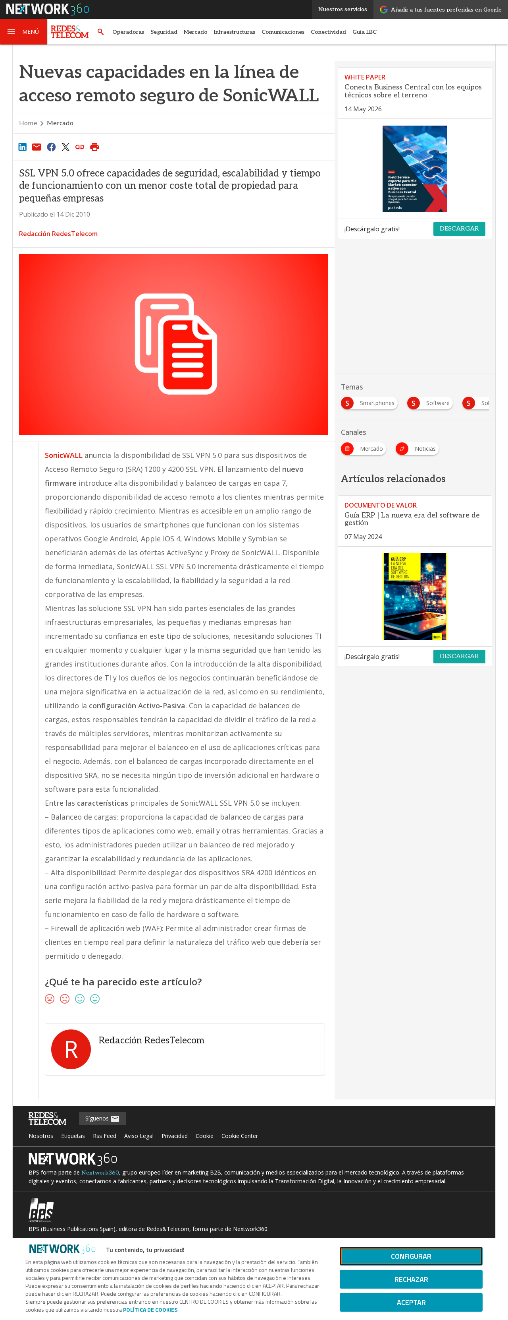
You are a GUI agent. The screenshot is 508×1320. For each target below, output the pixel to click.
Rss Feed (104, 1136)
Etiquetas (73, 1136)
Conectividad (328, 32)
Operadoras (128, 32)
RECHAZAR (411, 1279)
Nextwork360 (100, 1172)
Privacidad (175, 1136)
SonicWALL (65, 455)
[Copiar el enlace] (80, 147)
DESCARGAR (459, 229)
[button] (24, 32)
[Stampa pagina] (94, 147)
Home (28, 123)
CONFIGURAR (411, 1256)
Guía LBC (364, 32)
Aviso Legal (139, 1136)
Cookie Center (239, 1136)
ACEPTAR (411, 1302)
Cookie (205, 1136)
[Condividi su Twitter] (65, 147)
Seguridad (163, 32)
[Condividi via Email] (36, 147)
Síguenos (97, 1118)
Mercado (196, 32)
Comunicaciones (283, 32)
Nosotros (41, 1136)
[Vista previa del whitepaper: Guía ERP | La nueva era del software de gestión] (415, 596)
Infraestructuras (234, 32)
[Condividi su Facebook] (51, 147)
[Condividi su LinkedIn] (22, 147)
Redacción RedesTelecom (58, 233)
